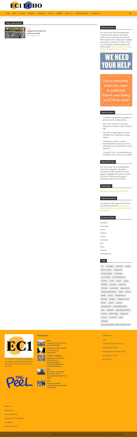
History (50, 13)
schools (104, 317)
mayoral (119, 303)
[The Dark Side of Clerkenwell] (41, 350)
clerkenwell (118, 270)
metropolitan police (120, 306)
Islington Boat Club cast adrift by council (36, 32)
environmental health (108, 292)
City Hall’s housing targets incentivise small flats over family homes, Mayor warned (116, 134)
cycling (126, 281)
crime (112, 281)
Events (57, 348)
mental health (106, 306)
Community (31, 13)
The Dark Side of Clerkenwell (53, 351)
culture (118, 281)
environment (125, 288)
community (118, 273)
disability (104, 284)
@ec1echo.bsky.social (117, 351)
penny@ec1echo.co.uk (115, 343)
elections (104, 288)
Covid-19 (104, 281)
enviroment (114, 288)
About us (68, 13)
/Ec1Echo (114, 347)
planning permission (123, 310)
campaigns (109, 266)
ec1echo (114, 355)
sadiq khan (124, 314)
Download (96, 13)
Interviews (41, 13)
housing (104, 299)
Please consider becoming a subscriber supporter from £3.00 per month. (116, 49)
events (120, 292)
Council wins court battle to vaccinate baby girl (57, 344)
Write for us (9, 410)
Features (22, 13)
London (111, 303)
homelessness (120, 295)
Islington (112, 299)
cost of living (105, 277)
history (110, 295)
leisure (103, 303)
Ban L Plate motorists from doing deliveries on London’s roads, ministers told (117, 126)
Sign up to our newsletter (14, 418)
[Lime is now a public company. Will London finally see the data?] (41, 383)
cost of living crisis (119, 277)
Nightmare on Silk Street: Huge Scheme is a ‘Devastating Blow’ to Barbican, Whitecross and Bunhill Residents (56, 362)
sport (121, 317)
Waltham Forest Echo (59, 434)
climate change (106, 273)
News (14, 13)
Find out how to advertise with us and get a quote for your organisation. (115, 208)
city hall (127, 266)
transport (104, 321)
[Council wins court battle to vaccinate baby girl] (41, 343)
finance (128, 292)
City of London (106, 270)
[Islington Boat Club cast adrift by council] (15, 32)
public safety (113, 314)
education (122, 284)
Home (8, 13)
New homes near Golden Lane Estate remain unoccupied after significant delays (56, 375)
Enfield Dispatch (73, 434)
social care (113, 317)
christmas (119, 266)
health (103, 295)
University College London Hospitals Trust (115, 325)
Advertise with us (82, 13)
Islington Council (123, 299)
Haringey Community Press (89, 434)
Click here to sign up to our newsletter (114, 191)
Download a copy (11, 426)
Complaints (9, 422)
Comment (59, 13)
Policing (104, 314)
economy (113, 284)
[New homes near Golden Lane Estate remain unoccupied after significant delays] (41, 371)
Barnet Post (103, 434)
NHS (102, 310)
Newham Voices (116, 434)
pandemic (110, 310)
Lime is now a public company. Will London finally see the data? (57, 385)
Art (102, 266)
